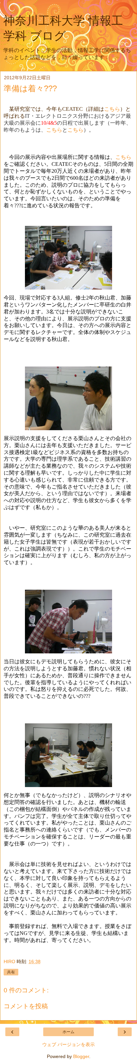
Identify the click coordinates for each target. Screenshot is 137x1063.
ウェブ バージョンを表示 (68, 1044)
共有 (11, 972)
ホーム (68, 1032)
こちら (112, 109)
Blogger (81, 1056)
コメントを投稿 (26, 1006)
